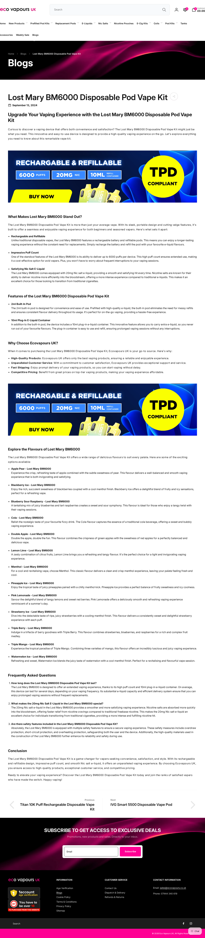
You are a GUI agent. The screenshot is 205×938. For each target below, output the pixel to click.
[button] (18, 23)
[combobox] (110, 9)
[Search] (164, 10)
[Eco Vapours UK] (24, 881)
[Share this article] (174, 96)
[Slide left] (34, 41)
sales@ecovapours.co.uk (173, 887)
